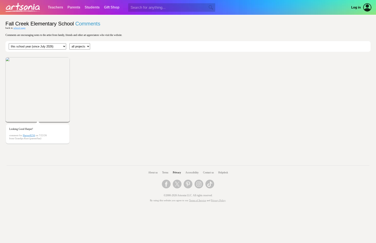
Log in (356, 7)
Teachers (55, 7)
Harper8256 (29, 135)
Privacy (177, 172)
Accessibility (192, 172)
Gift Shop (111, 7)
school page (19, 28)
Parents (73, 7)
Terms (165, 172)
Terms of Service (197, 200)
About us (153, 172)
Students (92, 7)
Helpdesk (223, 172)
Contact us (208, 172)
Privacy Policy (218, 200)
